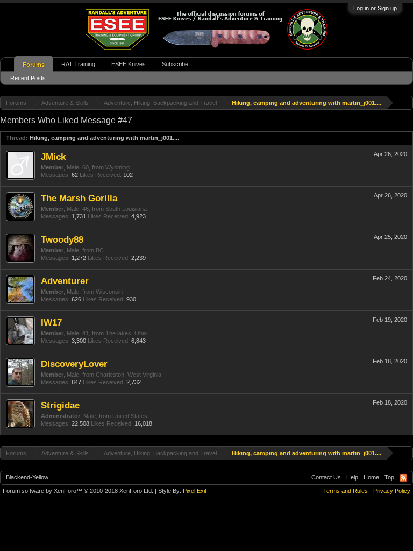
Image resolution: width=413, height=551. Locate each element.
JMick (53, 156)
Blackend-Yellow (27, 477)
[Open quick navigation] (406, 102)
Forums (34, 64)
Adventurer (65, 281)
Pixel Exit (194, 491)
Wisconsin (109, 291)
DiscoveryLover (74, 363)
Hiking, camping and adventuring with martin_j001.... (104, 138)
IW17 (51, 322)
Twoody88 (62, 239)
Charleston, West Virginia (128, 374)
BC (100, 250)
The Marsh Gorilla (79, 198)
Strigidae (60, 405)
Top (389, 477)
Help (352, 477)
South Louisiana (126, 209)
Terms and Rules (345, 491)
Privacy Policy (391, 491)
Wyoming (117, 167)
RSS (403, 478)
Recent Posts (28, 78)
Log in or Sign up (375, 8)
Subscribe (175, 64)
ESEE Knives (128, 64)
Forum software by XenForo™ (78, 491)
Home (371, 477)
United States (129, 416)
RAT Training (78, 64)
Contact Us (326, 477)
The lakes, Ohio (126, 333)
